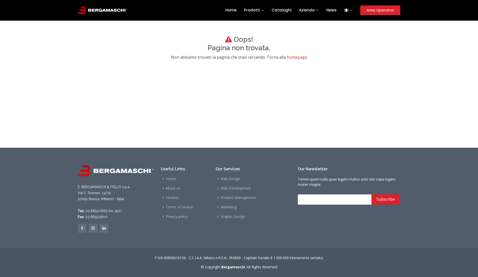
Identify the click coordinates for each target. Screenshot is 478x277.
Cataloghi (282, 10)
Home (231, 10)
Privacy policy (176, 216)
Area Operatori (380, 10)
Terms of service (179, 207)
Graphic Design (233, 216)
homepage (297, 57)
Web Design (230, 179)
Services (172, 197)
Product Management (238, 197)
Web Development (236, 188)
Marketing (229, 207)
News (331, 10)
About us (173, 188)
